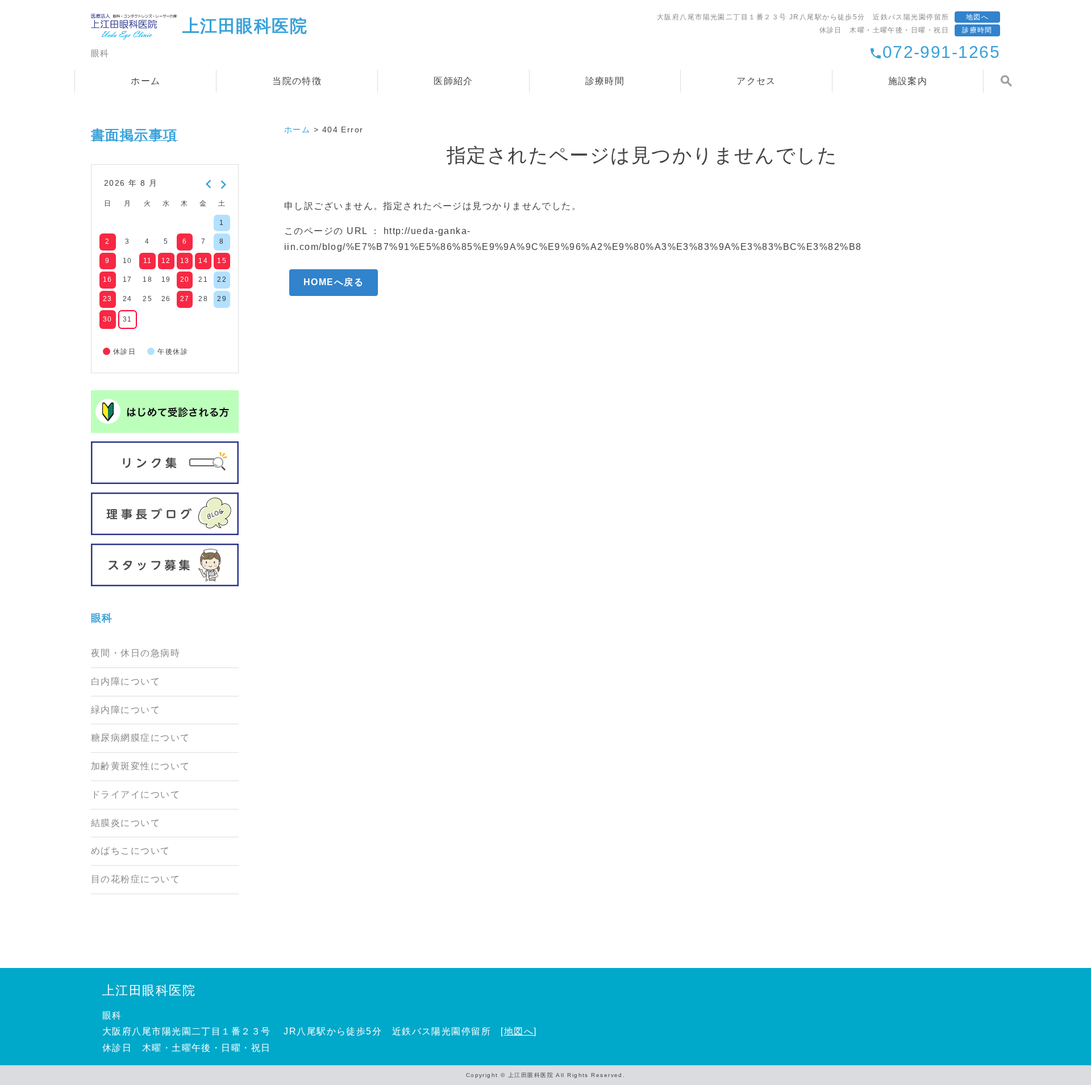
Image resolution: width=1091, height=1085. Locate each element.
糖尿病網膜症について (140, 737)
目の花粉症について (135, 879)
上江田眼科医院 (148, 990)
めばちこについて (130, 851)
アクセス (756, 81)
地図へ (977, 17)
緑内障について (125, 710)
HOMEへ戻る (333, 282)
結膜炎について (125, 823)
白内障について (125, 681)
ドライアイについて (135, 794)
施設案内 (908, 81)
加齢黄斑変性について (140, 766)
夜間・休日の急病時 (135, 653)
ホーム (145, 81)
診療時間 (977, 30)
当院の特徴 (297, 81)
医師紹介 (453, 81)
